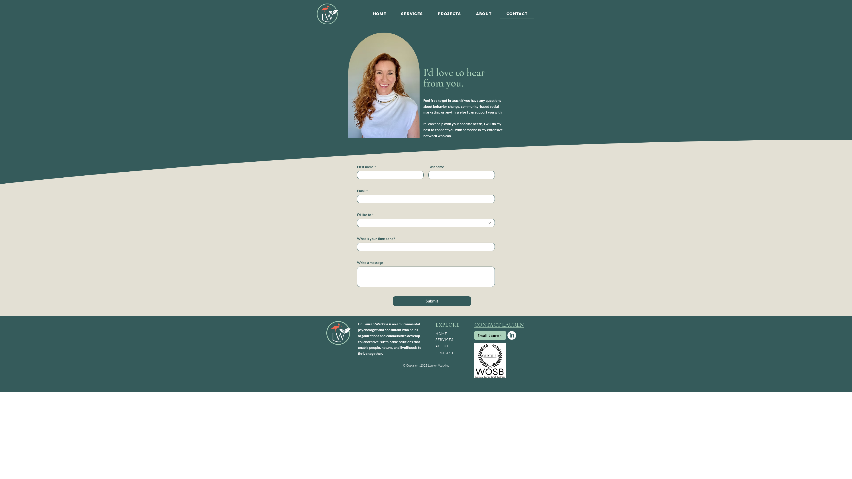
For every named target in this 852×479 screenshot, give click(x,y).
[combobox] (426, 223)
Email (362, 190)
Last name (436, 167)
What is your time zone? (376, 238)
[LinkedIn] (511, 335)
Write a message (370, 262)
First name (366, 167)
